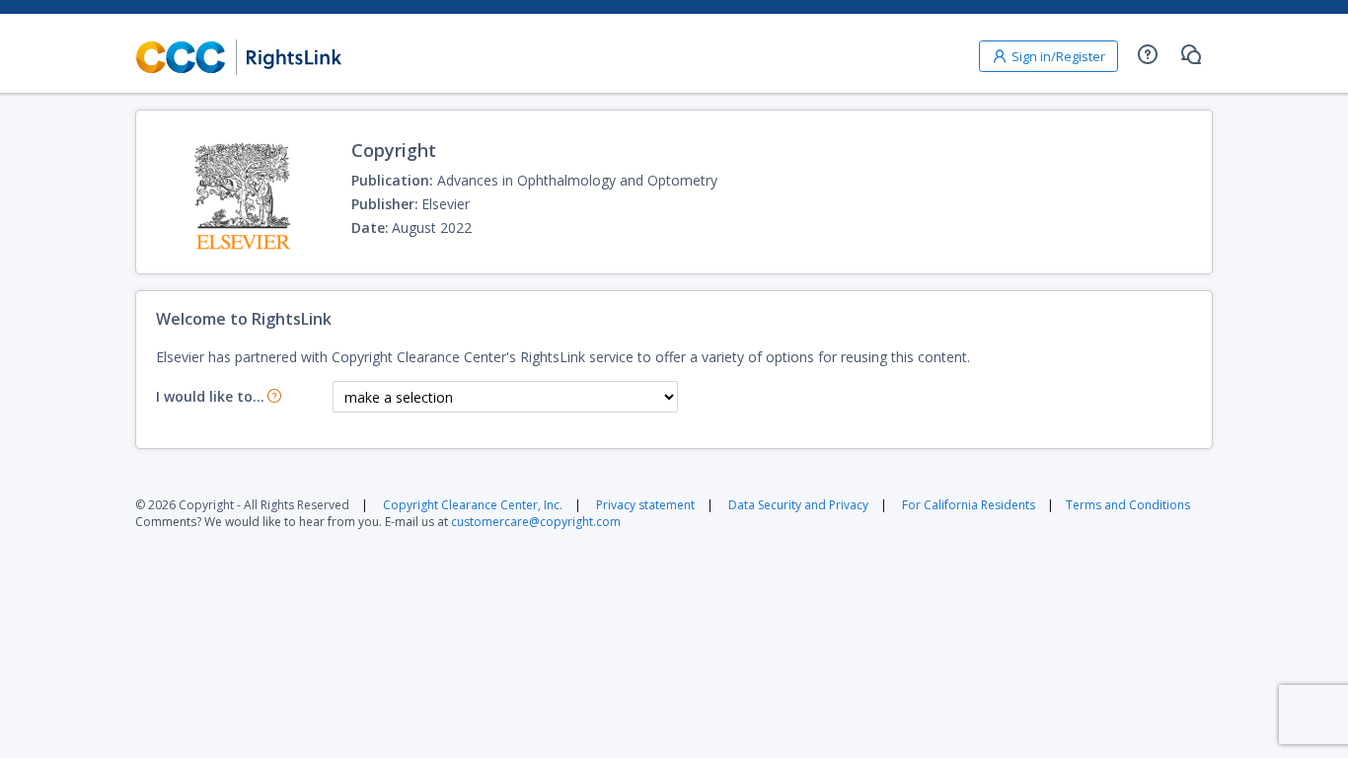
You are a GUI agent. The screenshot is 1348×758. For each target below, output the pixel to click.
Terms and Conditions (1128, 504)
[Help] (1147, 54)
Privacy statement (645, 504)
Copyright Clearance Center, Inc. (472, 504)
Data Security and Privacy (798, 504)
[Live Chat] (1191, 54)
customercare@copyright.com (536, 521)
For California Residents (968, 504)
